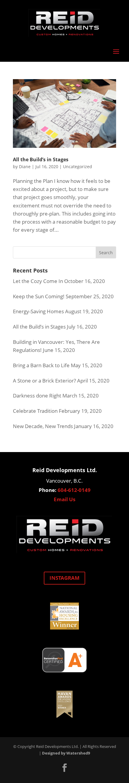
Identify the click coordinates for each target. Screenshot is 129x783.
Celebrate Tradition (35, 410)
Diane (25, 166)
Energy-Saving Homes (38, 311)
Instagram (65, 577)
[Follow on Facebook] (64, 767)
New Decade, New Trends (43, 426)
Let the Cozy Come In (38, 281)
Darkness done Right (37, 395)
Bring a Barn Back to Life (41, 365)
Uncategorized (77, 166)
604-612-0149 (74, 490)
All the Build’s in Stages (40, 159)
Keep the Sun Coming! (38, 296)
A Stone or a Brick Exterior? (44, 380)
